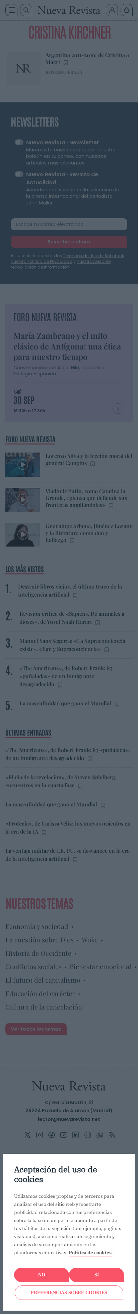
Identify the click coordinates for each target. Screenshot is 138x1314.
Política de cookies (90, 1253)
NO (41, 1274)
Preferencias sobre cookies (69, 1292)
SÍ (96, 1274)
